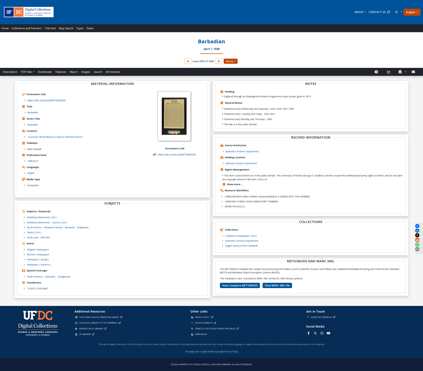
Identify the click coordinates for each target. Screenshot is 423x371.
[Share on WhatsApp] (419, 244)
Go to (229, 61)
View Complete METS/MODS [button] (240, 285)
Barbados (50, 276)
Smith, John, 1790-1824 (38, 237)
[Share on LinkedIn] (419, 231)
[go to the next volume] (218, 61)
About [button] (359, 12)
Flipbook (60, 72)
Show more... (234, 184)
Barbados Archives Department (242, 151)
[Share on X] (419, 235)
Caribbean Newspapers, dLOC (241, 235)
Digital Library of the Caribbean (241, 245)
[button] (398, 12)
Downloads (45, 72)
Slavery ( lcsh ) (34, 232)
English (410, 12)
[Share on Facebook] (419, 226)
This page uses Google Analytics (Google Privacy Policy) (211, 351)
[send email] (419, 249)
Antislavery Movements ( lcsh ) (42, 217)
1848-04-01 (32, 161)
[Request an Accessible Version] (377, 72)
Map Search (66, 28)
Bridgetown (64, 276)
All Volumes (113, 72)
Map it (73, 72)
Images (85, 72)
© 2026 (211, 364)
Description (10, 72)
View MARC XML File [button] (277, 285)
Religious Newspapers (38, 249)
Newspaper (33, 185)
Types (80, 28)
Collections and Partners (26, 28)
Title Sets (50, 28)
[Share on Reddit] (419, 240)
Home (5, 28)
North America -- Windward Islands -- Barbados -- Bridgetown (58, 227)
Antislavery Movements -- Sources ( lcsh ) (47, 222)
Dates (90, 28)
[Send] (413, 72)
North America (34, 276)
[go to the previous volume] (188, 61)
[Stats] (390, 72)
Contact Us (377, 12)
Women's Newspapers (38, 254)
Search (98, 72)
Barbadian (32, 112)
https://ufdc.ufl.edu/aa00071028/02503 (46, 100)
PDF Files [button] (26, 72)
